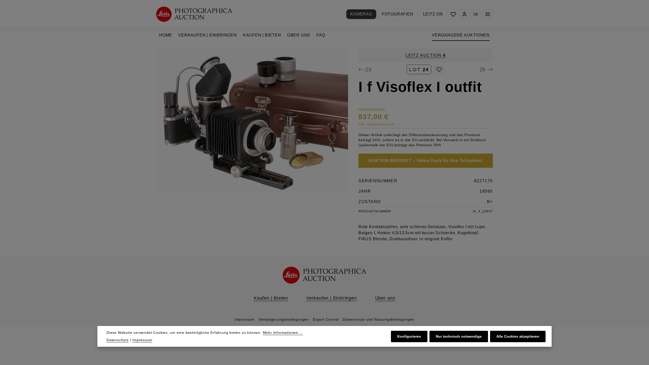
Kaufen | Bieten (271, 298)
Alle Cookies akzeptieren (517, 336)
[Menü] (488, 14)
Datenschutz (117, 340)
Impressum (245, 319)
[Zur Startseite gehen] (194, 14)
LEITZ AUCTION (425, 55)
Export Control (326, 319)
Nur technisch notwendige (459, 336)
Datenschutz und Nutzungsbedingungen (378, 319)
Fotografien (397, 14)
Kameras (361, 14)
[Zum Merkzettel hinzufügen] (439, 69)
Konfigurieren (409, 336)
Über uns (385, 298)
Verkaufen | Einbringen (331, 298)
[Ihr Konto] (464, 14)
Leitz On (433, 14)
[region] (252, 120)
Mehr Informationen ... (283, 333)
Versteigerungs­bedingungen (284, 319)
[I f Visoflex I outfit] (252, 120)
